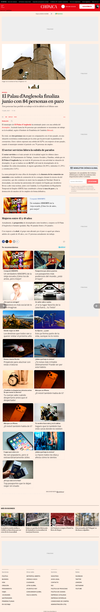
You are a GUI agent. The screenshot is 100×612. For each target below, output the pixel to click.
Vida (3, 582)
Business (4, 92)
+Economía (6, 595)
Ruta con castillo (96, 1)
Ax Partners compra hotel (25, 1)
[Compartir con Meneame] (10, 241)
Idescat (49, 130)
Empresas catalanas (58, 595)
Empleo (10, 117)
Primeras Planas (8, 601)
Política (5, 576)
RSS (52, 585)
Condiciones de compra (60, 601)
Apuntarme (92, 181)
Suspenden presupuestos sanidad (40, 1)
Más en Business (8, 508)
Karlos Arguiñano (86, 1)
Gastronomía (7, 598)
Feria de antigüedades (75, 1)
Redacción (5, 121)
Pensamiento (7, 589)
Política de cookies (58, 592)
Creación (5, 585)
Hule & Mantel (31, 595)
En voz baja (6, 604)
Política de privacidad (59, 589)
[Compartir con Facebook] (3, 241)
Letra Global (31, 585)
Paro (15, 117)
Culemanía (30, 582)
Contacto (54, 582)
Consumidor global (33, 592)
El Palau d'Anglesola (22, 124)
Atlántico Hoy (31, 589)
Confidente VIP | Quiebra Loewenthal (59, 1)
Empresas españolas (58, 598)
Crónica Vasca (31, 579)
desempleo (6, 127)
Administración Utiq (58, 604)
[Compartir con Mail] (14, 241)
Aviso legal (55, 579)
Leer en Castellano (6, 10)
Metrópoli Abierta (33, 576)
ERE (6, 117)
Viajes (4, 592)
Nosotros (54, 576)
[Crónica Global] (50, 6)
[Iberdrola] (59, 13)
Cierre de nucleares (12, 1)
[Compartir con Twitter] (6, 241)
